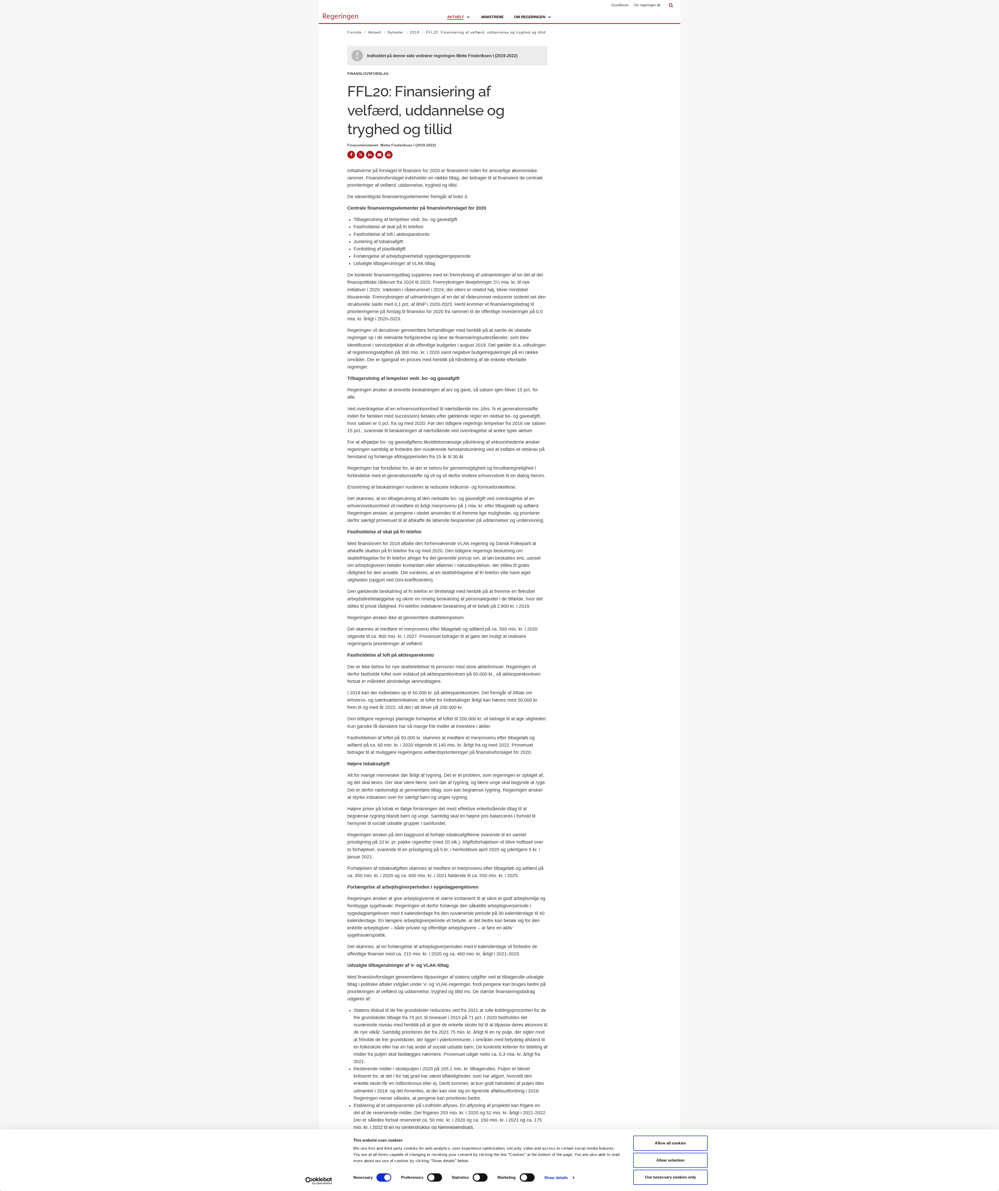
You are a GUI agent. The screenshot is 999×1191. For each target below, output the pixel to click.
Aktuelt (455, 17)
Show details (556, 1177)
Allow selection (670, 1160)
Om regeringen (529, 17)
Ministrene (492, 17)
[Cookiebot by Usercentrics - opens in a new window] (319, 1181)
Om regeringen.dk (647, 5)
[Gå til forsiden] (340, 14)
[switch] (434, 1177)
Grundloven (620, 5)
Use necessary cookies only (670, 1177)
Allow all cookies (670, 1143)
